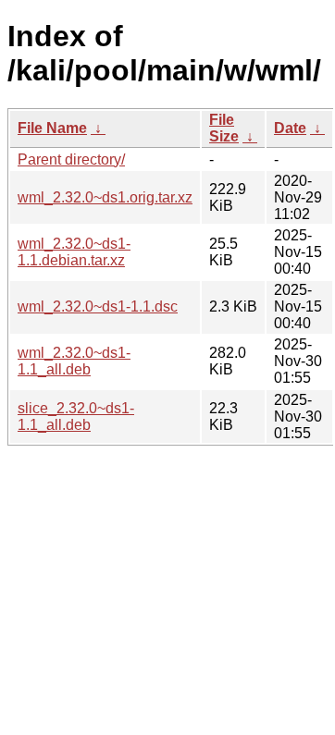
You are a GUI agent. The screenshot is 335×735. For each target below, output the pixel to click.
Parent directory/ (71, 159)
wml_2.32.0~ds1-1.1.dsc (98, 306)
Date (290, 128)
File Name (52, 128)
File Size (224, 128)
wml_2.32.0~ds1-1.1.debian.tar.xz (74, 252)
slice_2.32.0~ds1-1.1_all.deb (76, 416)
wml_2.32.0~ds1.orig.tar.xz (105, 197)
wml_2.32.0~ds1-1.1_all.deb (74, 361)
